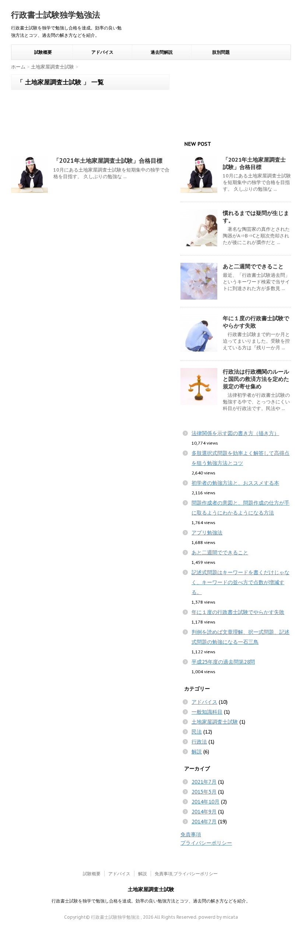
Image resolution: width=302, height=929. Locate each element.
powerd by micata (217, 917)
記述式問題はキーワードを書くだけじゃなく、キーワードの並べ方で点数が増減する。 (240, 582)
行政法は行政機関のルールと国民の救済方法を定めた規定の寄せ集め (256, 379)
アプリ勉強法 (207, 532)
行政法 (199, 741)
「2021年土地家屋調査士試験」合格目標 (107, 160)
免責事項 (190, 834)
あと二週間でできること (253, 266)
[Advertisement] (90, 124)
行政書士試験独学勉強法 (55, 15)
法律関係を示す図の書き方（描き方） (235, 433)
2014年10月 (206, 801)
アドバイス (102, 52)
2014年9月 (204, 811)
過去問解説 (162, 52)
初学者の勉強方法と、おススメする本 (235, 483)
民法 (197, 731)
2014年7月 (204, 821)
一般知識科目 (207, 712)
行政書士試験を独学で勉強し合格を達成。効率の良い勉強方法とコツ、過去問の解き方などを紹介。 (151, 901)
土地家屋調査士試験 (215, 721)
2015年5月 (204, 791)
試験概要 (43, 52)
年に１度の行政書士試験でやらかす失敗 (238, 612)
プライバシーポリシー (206, 843)
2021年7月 (204, 781)
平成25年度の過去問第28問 (223, 661)
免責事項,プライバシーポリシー (186, 873)
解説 (197, 751)
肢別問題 (221, 52)
